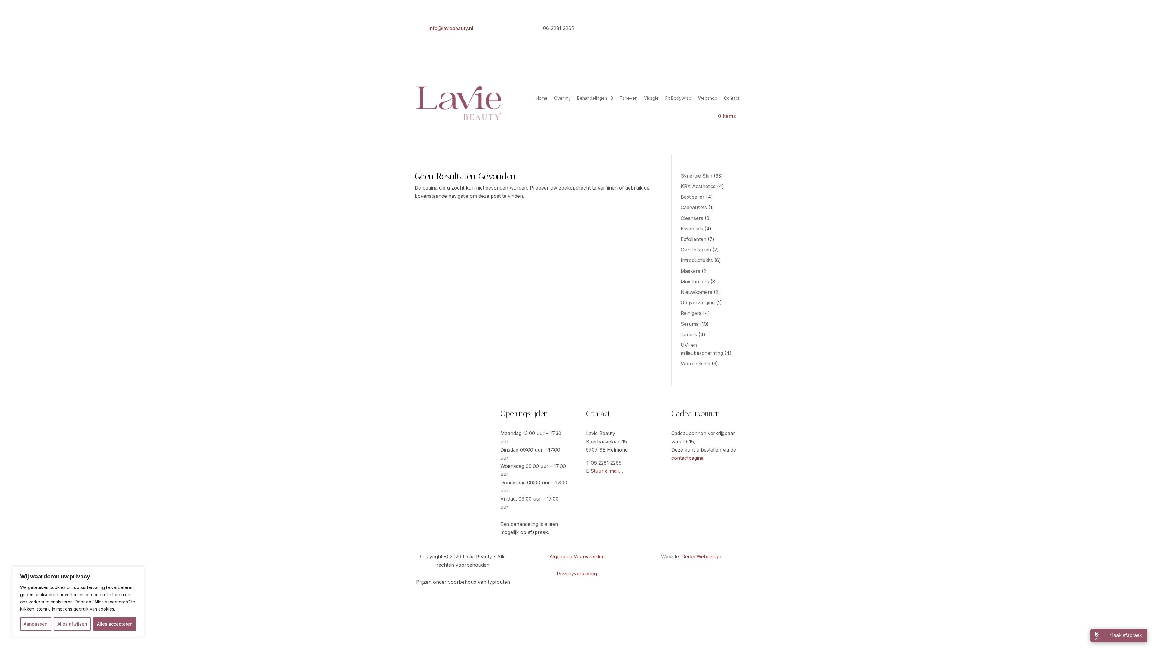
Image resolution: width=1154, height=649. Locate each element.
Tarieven (628, 98)
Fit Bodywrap (678, 98)
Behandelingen (592, 98)
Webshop (707, 98)
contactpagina (687, 458)
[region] (78, 602)
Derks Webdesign (701, 556)
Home (542, 98)
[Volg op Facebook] (722, 29)
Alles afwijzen (72, 623)
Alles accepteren (115, 623)
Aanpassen (35, 623)
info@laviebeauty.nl (451, 28)
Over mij (562, 98)
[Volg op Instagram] (734, 29)
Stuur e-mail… (607, 471)
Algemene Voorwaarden (577, 556)
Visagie (651, 98)
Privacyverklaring (577, 574)
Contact (731, 98)
